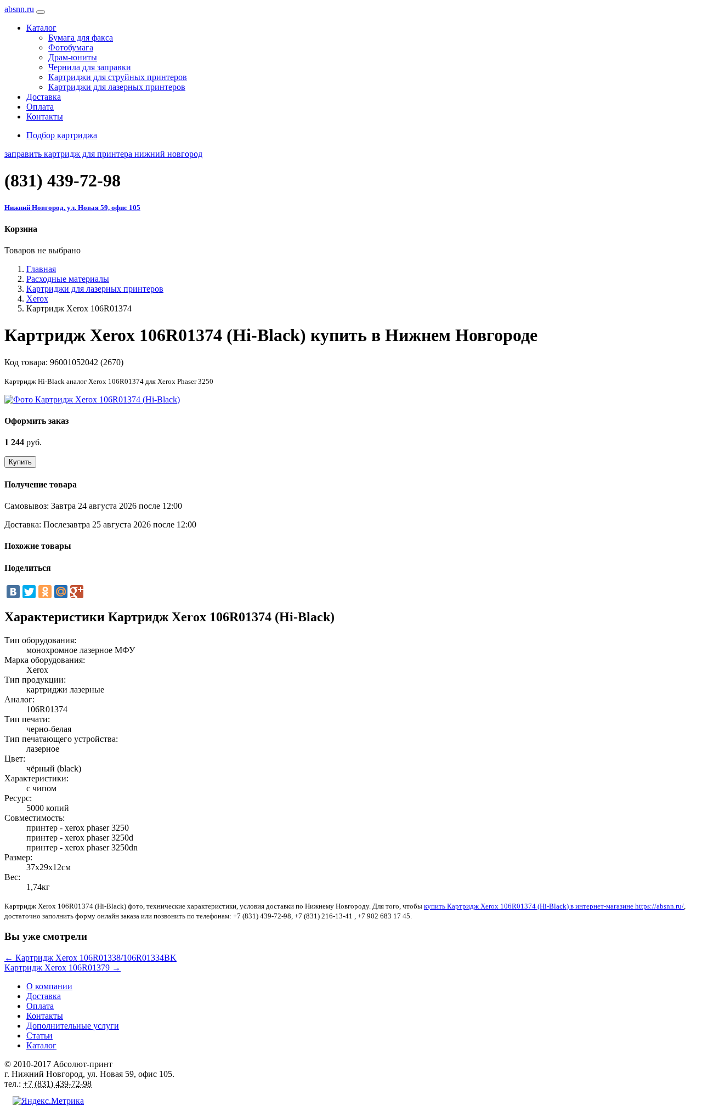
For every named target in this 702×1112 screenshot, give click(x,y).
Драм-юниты (72, 57)
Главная (41, 269)
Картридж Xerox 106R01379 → (62, 967)
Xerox (37, 298)
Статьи (39, 1035)
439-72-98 (62, 180)
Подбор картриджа (61, 135)
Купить (20, 462)
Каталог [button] (41, 27)
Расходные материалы (67, 278)
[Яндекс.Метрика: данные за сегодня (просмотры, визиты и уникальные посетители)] (48, 1101)
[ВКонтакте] (13, 591)
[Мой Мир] (60, 591)
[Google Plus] (76, 591)
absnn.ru (19, 9)
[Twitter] (29, 591)
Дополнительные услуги (72, 1025)
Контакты (44, 116)
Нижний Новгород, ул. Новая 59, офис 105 (72, 207)
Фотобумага (70, 47)
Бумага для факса (80, 37)
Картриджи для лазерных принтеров (116, 87)
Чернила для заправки (89, 67)
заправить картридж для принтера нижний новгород (103, 153)
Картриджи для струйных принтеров (117, 77)
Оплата (40, 106)
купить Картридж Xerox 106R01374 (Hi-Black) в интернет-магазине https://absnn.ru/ (554, 906)
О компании (49, 986)
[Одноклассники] (45, 591)
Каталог (41, 1045)
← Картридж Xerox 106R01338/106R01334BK (90, 957)
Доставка (43, 96)
